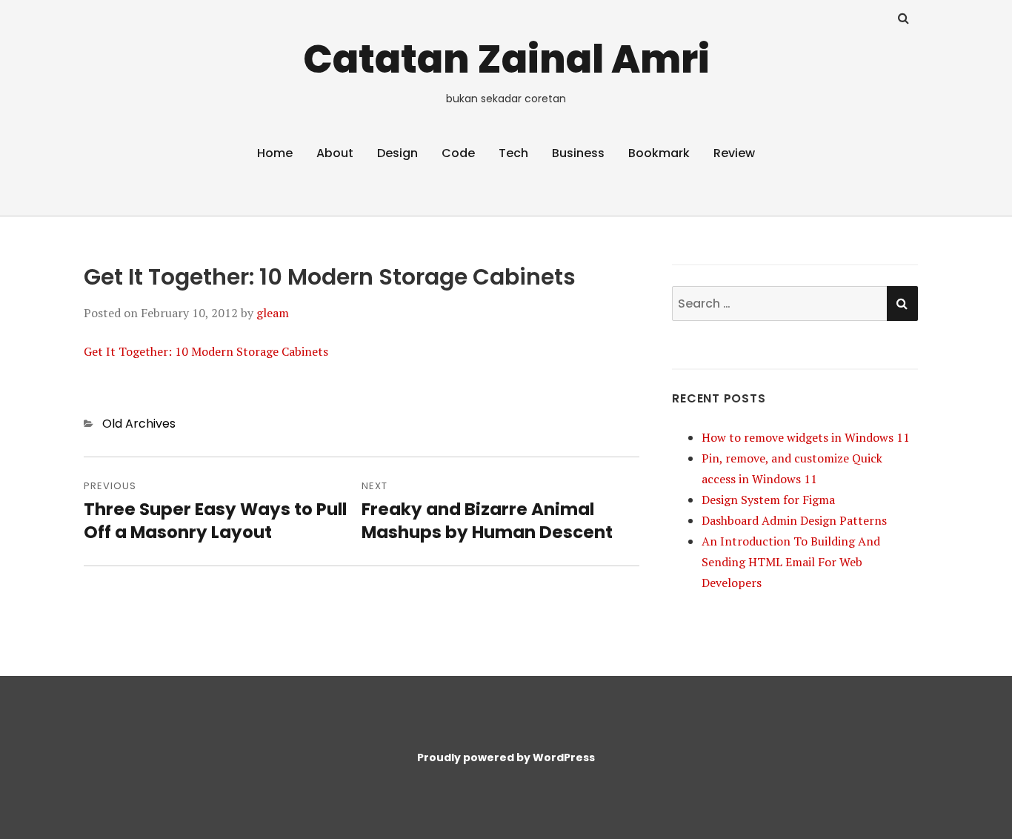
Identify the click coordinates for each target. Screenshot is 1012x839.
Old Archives (139, 423)
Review (734, 153)
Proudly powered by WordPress (506, 757)
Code (458, 153)
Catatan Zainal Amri (506, 59)
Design (397, 153)
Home (275, 153)
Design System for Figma (768, 499)
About (334, 153)
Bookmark (659, 153)
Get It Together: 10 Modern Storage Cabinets (206, 351)
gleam (272, 313)
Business (578, 153)
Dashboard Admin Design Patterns (794, 520)
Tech (513, 153)
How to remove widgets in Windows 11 (806, 437)
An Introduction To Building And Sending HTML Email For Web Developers (791, 562)
